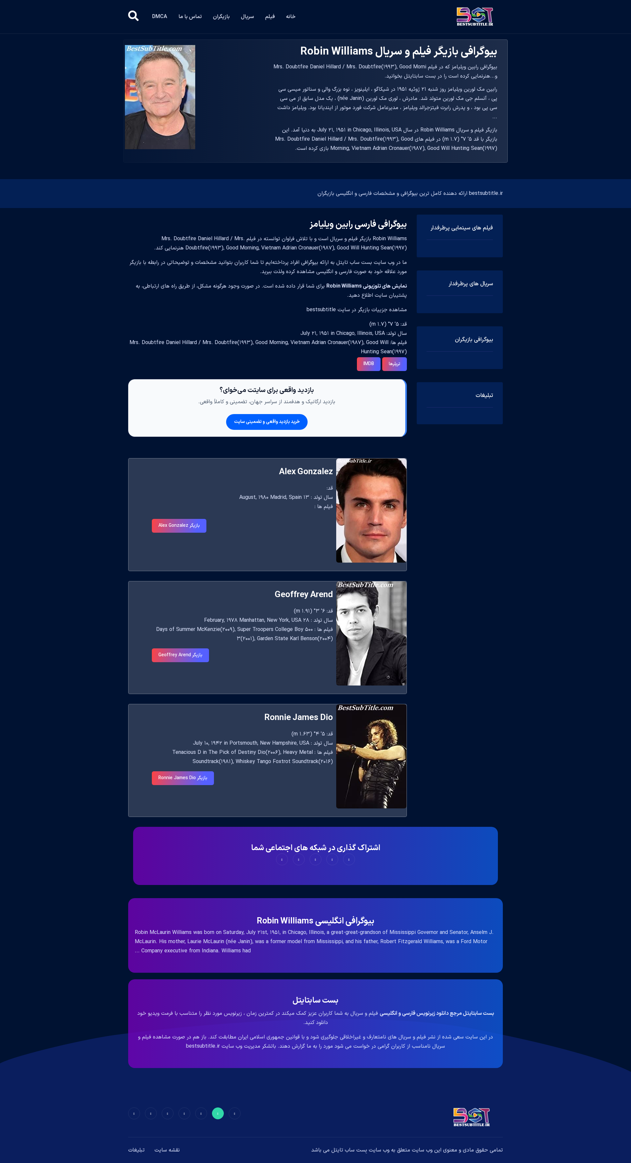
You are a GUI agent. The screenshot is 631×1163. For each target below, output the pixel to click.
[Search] (133, 17)
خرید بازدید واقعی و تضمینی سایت (267, 421)
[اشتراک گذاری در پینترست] (315, 859)
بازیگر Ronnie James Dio (182, 778)
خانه (290, 17)
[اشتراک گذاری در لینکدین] (282, 859)
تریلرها (394, 364)
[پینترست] (201, 1113)
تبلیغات (136, 1150)
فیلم (270, 17)
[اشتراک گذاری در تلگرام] (299, 859)
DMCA (159, 17)
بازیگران (221, 17)
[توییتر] (218, 1113)
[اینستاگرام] (151, 1113)
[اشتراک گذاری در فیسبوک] (349, 859)
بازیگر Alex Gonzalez (179, 525)
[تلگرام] (184, 1113)
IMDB (368, 364)
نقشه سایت (167, 1150)
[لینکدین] (134, 1113)
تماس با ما (190, 17)
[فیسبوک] (235, 1113)
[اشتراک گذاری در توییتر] (332, 859)
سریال (247, 17)
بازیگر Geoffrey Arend (180, 655)
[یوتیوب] (168, 1113)
